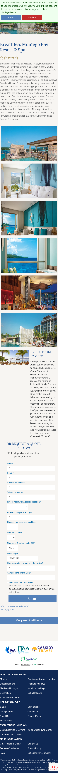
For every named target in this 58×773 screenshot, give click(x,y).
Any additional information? (19, 573)
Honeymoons (6, 711)
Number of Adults (15, 532)
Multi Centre (6, 721)
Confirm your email (16, 482)
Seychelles (5, 693)
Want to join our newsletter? (21, 582)
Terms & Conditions (9, 748)
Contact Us (33, 711)
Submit (32, 599)
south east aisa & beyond (12, 730)
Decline (32, 17)
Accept (11, 17)
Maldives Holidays (9, 688)
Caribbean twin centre (11, 734)
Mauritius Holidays (36, 688)
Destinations (34, 707)
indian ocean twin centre (40, 730)
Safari (3, 707)
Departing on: (13, 553)
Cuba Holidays (35, 693)
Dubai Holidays (7, 684)
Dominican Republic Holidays (42, 679)
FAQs (2, 753)
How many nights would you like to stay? (25, 563)
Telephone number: (16, 492)
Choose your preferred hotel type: (22, 522)
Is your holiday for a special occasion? (24, 502)
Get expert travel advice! (39, 753)
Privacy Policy (34, 716)
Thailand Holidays (36, 684)
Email (10, 473)
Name (10, 463)
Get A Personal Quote (10, 744)
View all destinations (10, 697)
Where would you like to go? (20, 512)
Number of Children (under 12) (21, 543)
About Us (4, 716)
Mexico (3, 679)
